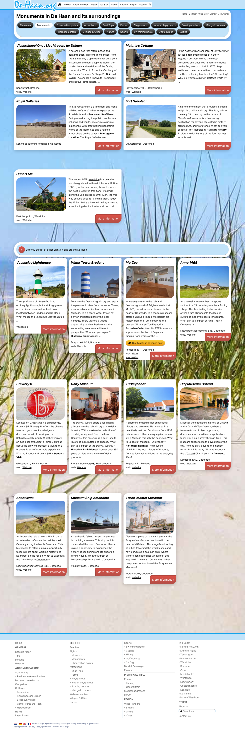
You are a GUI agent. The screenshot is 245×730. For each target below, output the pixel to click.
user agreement (20, 727)
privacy (32, 727)
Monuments (43, 25)
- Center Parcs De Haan (28, 703)
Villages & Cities (91, 31)
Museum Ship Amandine (90, 498)
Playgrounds (141, 25)
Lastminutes (22, 715)
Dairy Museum (82, 384)
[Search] (150, 4)
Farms (123, 25)
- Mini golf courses (80, 690)
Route (127, 679)
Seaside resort (23, 651)
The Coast (184, 642)
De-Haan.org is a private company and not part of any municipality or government (65, 723)
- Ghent (128, 711)
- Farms (74, 674)
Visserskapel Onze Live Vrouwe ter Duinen (49, 46)
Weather (143, 4)
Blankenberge (202, 50)
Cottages (20, 688)
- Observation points (81, 663)
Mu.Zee (132, 263)
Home (18, 642)
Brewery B (24, 384)
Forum (127, 694)
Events (113, 4)
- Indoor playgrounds (82, 682)
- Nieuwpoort (186, 681)
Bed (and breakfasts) (27, 680)
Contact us (184, 715)
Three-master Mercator (144, 498)
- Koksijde (184, 689)
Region (133, 4)
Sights (73, 651)
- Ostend (183, 670)
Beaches (74, 647)
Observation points (67, 25)
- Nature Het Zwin (188, 646)
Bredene (40, 312)
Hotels (18, 711)
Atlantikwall (25, 498)
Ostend (191, 453)
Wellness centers (67, 31)
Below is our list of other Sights (43, 249)
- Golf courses (132, 658)
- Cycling (129, 650)
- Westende (185, 677)
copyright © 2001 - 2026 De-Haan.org (52, 727)
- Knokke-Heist (187, 650)
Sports (124, 31)
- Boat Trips (76, 670)
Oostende (140, 312)
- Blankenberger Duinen (28, 695)
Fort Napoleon (137, 101)
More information (108, 90)
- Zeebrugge (185, 654)
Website (27, 91)
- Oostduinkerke (187, 685)
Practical (124, 4)
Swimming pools (143, 31)
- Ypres (128, 715)
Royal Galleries (27, 101)
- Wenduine (184, 662)
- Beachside (22, 692)
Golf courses (166, 31)
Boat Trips (108, 25)
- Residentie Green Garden (30, 676)
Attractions (90, 25)
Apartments (21, 672)
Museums (25, 25)
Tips (17, 655)
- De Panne (184, 693)
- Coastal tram (132, 686)
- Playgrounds (78, 678)
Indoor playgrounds (165, 25)
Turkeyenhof (136, 384)
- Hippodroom (23, 707)
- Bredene (184, 666)
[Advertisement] (114, 159)
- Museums (76, 655)
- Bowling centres (79, 686)
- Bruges (129, 707)
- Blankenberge (187, 658)
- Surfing (129, 662)
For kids (19, 659)
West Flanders (132, 703)
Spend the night (81, 4)
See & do (104, 4)
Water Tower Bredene (87, 263)
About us (183, 706)
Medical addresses (134, 690)
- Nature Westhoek (189, 697)
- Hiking (128, 654)
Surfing (183, 31)
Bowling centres (191, 25)
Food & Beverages (134, 666)
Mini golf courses (215, 25)
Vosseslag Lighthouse (33, 263)
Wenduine (94, 179)
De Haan (67, 4)
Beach (94, 4)
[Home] (59, 4)
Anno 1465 (188, 263)
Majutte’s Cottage (139, 46)
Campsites (21, 684)
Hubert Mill (24, 174)
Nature (110, 31)
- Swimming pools (134, 646)
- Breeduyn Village (25, 699)
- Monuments (77, 659)
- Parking (129, 683)
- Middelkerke (186, 674)
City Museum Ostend (196, 384)
